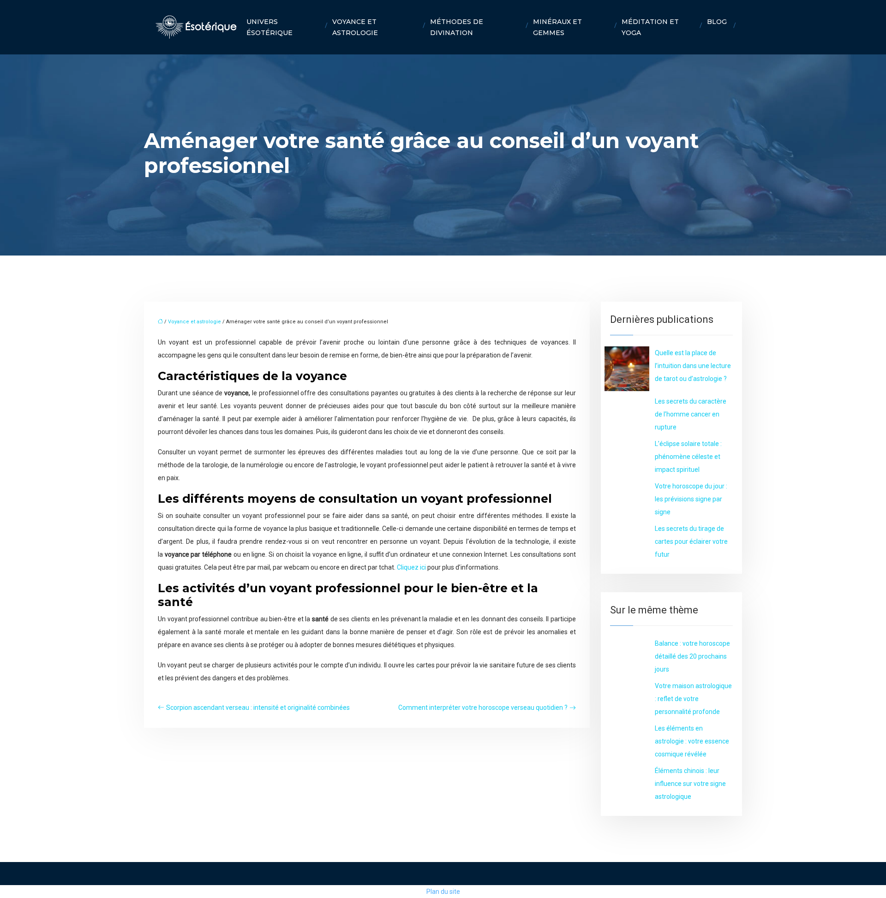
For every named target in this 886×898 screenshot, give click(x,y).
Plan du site (443, 891)
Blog (717, 22)
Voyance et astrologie (355, 27)
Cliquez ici (411, 567)
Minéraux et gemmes (557, 27)
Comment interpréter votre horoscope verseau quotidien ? (483, 707)
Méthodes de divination (456, 27)
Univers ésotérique (269, 27)
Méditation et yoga (650, 27)
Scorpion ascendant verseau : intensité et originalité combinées (258, 707)
